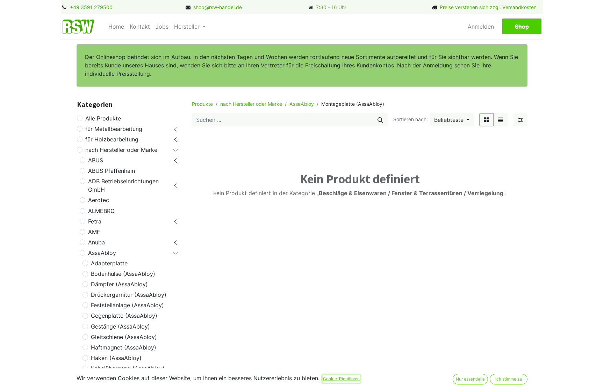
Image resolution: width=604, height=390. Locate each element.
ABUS (95, 160)
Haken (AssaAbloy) (116, 357)
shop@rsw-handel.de (217, 7)
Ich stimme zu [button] (508, 379)
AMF (94, 231)
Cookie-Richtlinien (341, 378)
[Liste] (500, 119)
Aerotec (98, 200)
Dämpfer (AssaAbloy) (119, 284)
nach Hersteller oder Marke (121, 149)
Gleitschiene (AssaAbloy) (124, 336)
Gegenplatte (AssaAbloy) (124, 315)
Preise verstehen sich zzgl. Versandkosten (488, 7)
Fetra (94, 221)
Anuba (96, 242)
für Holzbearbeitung (111, 139)
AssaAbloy (102, 252)
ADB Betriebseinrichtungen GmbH (123, 185)
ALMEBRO (101, 210)
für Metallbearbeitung (113, 128)
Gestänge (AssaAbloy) (120, 326)
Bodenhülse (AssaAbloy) (123, 273)
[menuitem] (116, 27)
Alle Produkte (103, 118)
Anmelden (481, 26)
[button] (452, 119)
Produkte (202, 104)
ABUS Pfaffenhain (111, 170)
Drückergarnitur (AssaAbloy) (128, 294)
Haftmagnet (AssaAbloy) (123, 347)
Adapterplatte (109, 263)
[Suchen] (380, 119)
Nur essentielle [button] (470, 379)
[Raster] (486, 119)
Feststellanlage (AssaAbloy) (127, 305)
